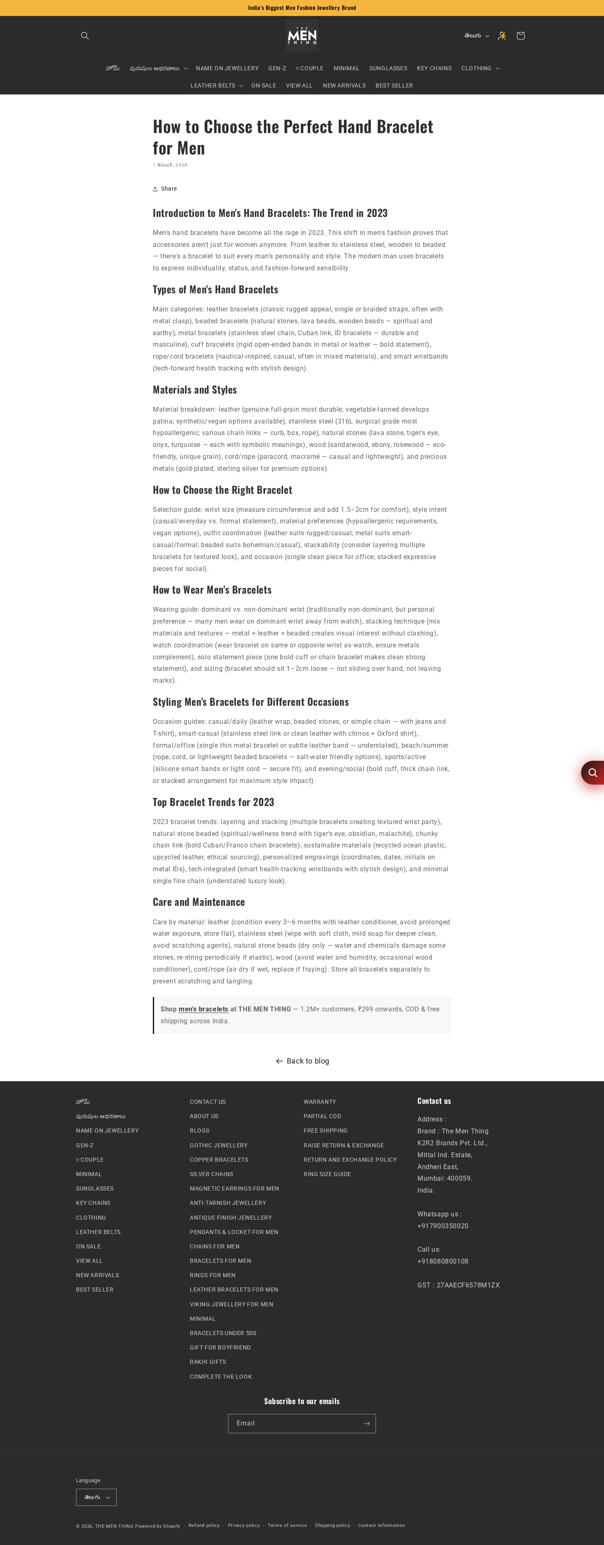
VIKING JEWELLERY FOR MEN (231, 1304)
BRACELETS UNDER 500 (223, 1333)
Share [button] (169, 188)
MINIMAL (89, 1174)
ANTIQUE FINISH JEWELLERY (231, 1217)
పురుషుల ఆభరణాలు (101, 1116)
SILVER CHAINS (211, 1174)
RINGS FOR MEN (213, 1275)
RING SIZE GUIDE (327, 1174)
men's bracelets (203, 1009)
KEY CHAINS (93, 1203)
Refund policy (204, 1525)
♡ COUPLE (90, 1159)
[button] (85, 36)
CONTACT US (208, 1101)
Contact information (381, 1525)
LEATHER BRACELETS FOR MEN (234, 1289)
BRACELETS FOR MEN (220, 1260)
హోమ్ (83, 1101)
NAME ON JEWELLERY (107, 1130)
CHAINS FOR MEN (215, 1246)
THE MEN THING (114, 1526)
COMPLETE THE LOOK (221, 1376)
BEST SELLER (95, 1289)
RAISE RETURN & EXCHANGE (344, 1145)
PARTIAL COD (322, 1116)
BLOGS (200, 1130)
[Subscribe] (366, 1423)
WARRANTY (320, 1101)
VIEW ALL (89, 1260)
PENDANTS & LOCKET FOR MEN (234, 1231)
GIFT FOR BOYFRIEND (220, 1347)
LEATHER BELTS (98, 1231)
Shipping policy (332, 1525)
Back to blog (308, 1061)
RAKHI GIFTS (208, 1361)
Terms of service (287, 1525)
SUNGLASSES (95, 1188)
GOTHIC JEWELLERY (219, 1145)
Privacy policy (244, 1525)
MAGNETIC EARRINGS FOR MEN (234, 1188)
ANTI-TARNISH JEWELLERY (228, 1203)
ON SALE (88, 1246)
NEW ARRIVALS (97, 1275)
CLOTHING (91, 1217)
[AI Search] (592, 773)
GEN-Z (85, 1145)
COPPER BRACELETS (219, 1159)
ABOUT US (204, 1116)
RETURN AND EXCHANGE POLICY (350, 1159)
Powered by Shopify (157, 1526)
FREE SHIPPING (326, 1130)
